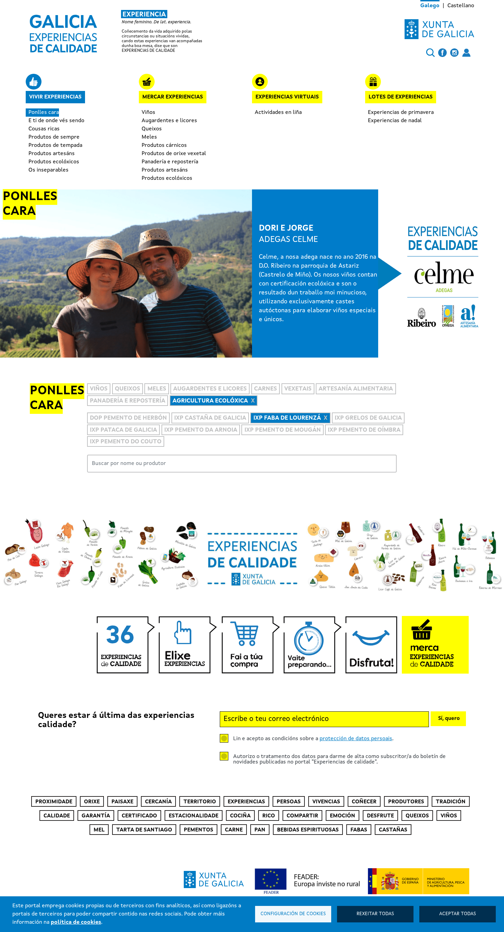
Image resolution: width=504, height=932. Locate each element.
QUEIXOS (417, 816)
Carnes (265, 389)
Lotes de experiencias (401, 97)
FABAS (358, 830)
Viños (148, 112)
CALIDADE (57, 816)
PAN (259, 830)
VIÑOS (449, 816)
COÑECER (364, 802)
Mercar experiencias (172, 97)
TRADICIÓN (451, 802)
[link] (123, 31)
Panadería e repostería (170, 162)
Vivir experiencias (55, 97)
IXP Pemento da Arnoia (200, 430)
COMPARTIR (302, 816)
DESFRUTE (380, 816)
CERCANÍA (158, 802)
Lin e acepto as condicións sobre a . (313, 739)
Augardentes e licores (169, 121)
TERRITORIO (199, 802)
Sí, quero (449, 718)
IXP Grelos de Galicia (368, 418)
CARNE (234, 830)
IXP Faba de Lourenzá (287, 418)
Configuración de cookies (293, 914)
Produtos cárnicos (164, 145)
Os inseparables (48, 170)
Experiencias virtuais (287, 97)
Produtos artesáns (51, 153)
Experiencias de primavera (401, 112)
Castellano (460, 6)
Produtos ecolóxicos (53, 162)
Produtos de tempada (55, 145)
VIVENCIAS (326, 802)
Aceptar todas (457, 914)
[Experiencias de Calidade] (63, 31)
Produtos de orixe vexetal (174, 153)
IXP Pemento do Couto (125, 442)
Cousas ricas (44, 129)
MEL (99, 830)
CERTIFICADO (139, 816)
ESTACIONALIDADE (193, 816)
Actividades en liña (278, 112)
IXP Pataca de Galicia (123, 430)
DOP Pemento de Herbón (128, 418)
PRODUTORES (406, 802)
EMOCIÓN (342, 816)
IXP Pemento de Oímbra (364, 430)
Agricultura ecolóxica (210, 401)
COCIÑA (240, 816)
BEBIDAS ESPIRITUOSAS (308, 830)
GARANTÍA (96, 816)
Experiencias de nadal (395, 121)
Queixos (152, 129)
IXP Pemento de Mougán (282, 430)
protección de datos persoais (356, 739)
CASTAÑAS (393, 830)
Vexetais (298, 389)
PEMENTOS (198, 830)
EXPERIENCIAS (246, 802)
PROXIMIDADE (53, 802)
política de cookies (76, 922)
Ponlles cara (43, 112)
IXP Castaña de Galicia (210, 418)
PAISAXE (122, 802)
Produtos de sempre (54, 137)
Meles (149, 137)
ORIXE (92, 802)
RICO (268, 816)
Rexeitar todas (375, 914)
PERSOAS (289, 802)
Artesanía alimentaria (356, 389)
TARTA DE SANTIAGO (144, 830)
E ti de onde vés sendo (56, 121)
